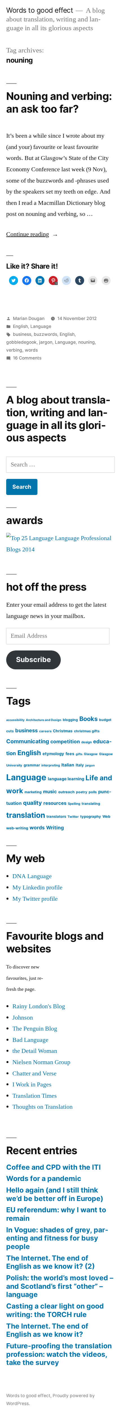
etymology (53, 753)
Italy (80, 765)
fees (70, 753)
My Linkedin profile (37, 887)
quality (32, 802)
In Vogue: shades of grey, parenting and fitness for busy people (57, 1238)
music (50, 791)
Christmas (63, 731)
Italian (67, 765)
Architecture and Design (43, 720)
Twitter (73, 817)
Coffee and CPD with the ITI (53, 1167)
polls (93, 792)
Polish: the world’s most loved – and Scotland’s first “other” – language (59, 1286)
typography (90, 816)
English (20, 326)
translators (56, 816)
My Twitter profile (35, 899)
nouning (86, 342)
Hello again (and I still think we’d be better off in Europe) (54, 1194)
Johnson (22, 1018)
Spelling (74, 804)
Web (106, 816)
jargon (45, 342)
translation (25, 814)
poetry (81, 792)
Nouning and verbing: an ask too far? (59, 102)
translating (91, 803)
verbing (14, 350)
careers (45, 731)
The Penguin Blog (34, 1029)
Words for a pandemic (43, 1178)
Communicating (27, 741)
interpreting (50, 765)
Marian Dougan (28, 318)
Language (40, 326)
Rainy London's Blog (38, 1006)
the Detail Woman (34, 1051)
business (22, 334)
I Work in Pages (31, 1084)
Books (88, 718)
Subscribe (33, 659)
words (31, 350)
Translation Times (34, 1096)
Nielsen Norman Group (41, 1062)
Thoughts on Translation (42, 1107)
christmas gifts (87, 731)
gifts (79, 754)
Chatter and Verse (34, 1073)
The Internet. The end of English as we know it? (47, 1330)
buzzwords (45, 334)
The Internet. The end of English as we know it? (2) (50, 1262)
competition (65, 741)
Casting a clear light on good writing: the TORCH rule (55, 1310)
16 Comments (27, 358)
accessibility (15, 720)
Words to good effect (39, 10)
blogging (70, 720)
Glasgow (91, 754)
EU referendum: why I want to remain (56, 1214)
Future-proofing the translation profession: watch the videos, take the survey (59, 1354)
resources (54, 803)
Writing (55, 827)
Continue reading (32, 234)
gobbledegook (21, 342)
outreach (66, 792)
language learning (66, 778)
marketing (33, 792)
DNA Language (32, 876)
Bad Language (30, 1040)
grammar (32, 765)
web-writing (17, 828)
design (86, 742)
